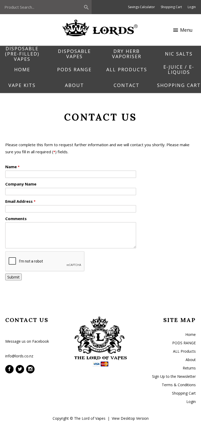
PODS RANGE (74, 69)
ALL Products (126, 69)
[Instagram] (30, 369)
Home (22, 69)
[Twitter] (20, 369)
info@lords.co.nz (19, 355)
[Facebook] (9, 369)
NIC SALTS (179, 54)
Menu (182, 30)
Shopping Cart (171, 7)
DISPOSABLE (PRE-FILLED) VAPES (22, 54)
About (74, 85)
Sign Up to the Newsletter (174, 376)
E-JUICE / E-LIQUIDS (178, 69)
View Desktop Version (130, 418)
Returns (189, 367)
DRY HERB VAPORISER (126, 53)
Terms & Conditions (179, 384)
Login (192, 7)
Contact (126, 85)
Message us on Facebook (27, 341)
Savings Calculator (141, 7)
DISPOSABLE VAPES (74, 53)
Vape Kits (22, 85)
